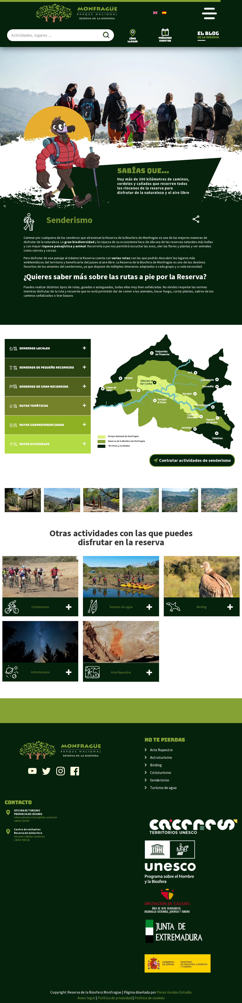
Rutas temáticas (33, 406)
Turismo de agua (121, 607)
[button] (48, 348)
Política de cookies (149, 997)
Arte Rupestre (121, 672)
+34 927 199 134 (22, 840)
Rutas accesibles (34, 444)
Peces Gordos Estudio (174, 992)
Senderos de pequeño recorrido (46, 367)
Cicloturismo (40, 607)
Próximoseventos (165, 39)
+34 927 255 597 (22, 821)
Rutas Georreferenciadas (41, 425)
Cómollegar (133, 40)
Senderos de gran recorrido (43, 387)
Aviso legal (86, 997)
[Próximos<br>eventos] (165, 32)
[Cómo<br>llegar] (132, 32)
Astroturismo (40, 672)
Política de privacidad (115, 997)
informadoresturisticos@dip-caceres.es (35, 817)
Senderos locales (34, 348)
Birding (202, 607)
